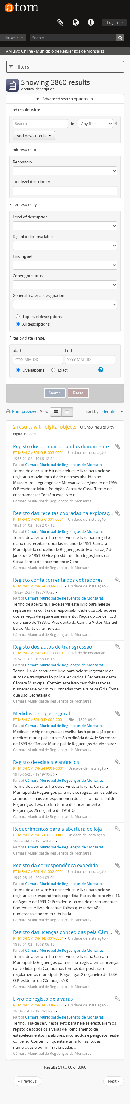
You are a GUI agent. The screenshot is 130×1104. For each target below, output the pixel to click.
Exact (62, 370)
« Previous (27, 1081)
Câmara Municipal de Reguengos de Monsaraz (64, 464)
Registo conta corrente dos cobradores (58, 580)
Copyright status (28, 275)
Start (17, 350)
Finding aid (22, 256)
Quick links (90, 22)
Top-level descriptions (41, 316)
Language (75, 22)
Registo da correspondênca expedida (55, 865)
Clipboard (60, 22)
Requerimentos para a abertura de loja (57, 829)
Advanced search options (65, 98)
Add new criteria (31, 135)
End (68, 350)
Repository (22, 162)
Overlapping (32, 370)
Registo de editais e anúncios (46, 762)
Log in (112, 22)
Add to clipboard (118, 446)
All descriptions (35, 324)
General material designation (38, 295)
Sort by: (92, 411)
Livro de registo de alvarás (43, 999)
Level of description (30, 217)
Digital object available (33, 236)
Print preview (23, 411)
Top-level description (31, 181)
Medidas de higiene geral (41, 713)
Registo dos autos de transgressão (52, 646)
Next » (113, 1081)
